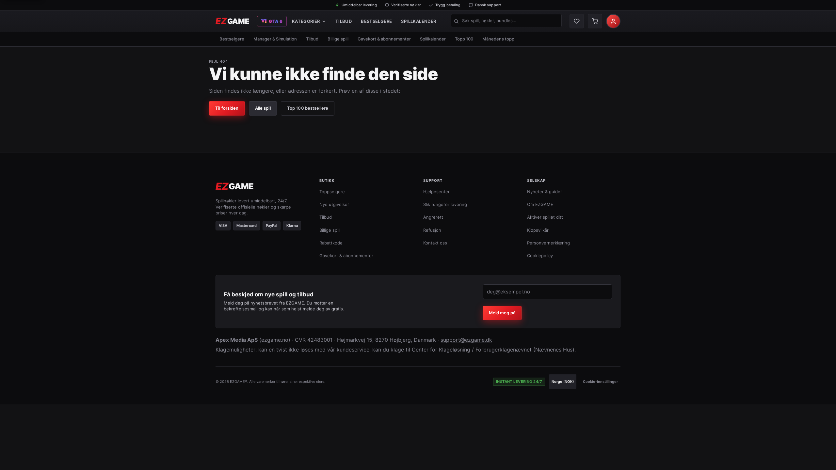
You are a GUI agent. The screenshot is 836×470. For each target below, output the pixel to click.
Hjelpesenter (436, 191)
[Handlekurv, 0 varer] (595, 21)
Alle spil (263, 108)
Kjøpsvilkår (538, 230)
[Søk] (456, 21)
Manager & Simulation (275, 38)
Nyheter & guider (544, 191)
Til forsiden (227, 108)
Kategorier (306, 21)
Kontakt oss (435, 242)
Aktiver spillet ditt (545, 217)
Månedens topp (498, 38)
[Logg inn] (613, 21)
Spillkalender (418, 21)
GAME (232, 21)
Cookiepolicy (540, 255)
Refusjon (432, 230)
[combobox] (506, 20)
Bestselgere (376, 21)
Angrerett (433, 217)
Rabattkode (331, 242)
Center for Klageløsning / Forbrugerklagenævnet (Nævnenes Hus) (493, 349)
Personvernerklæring (548, 242)
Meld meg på (502, 312)
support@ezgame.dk (466, 340)
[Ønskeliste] (577, 21)
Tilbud (343, 21)
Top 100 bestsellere (307, 108)
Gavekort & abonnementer (384, 38)
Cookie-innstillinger (600, 381)
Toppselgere (332, 191)
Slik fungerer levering (445, 204)
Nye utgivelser (334, 204)
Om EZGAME (540, 204)
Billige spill (338, 38)
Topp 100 (464, 38)
